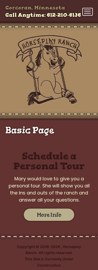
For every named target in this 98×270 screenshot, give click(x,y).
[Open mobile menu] (87, 12)
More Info (49, 214)
